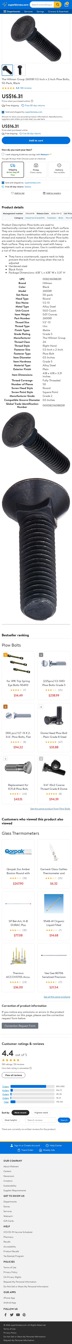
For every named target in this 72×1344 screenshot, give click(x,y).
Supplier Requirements (14, 1190)
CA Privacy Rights (12, 1277)
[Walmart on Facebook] (5, 1315)
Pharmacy (8, 1236)
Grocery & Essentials (58, 11)
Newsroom (8, 1176)
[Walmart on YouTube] (18, 1315)
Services (28, 11)
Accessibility (9, 1246)
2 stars (5, 1098)
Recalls (6, 1241)
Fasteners (51, 217)
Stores (6, 1206)
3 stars (5, 1094)
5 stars (5, 1086)
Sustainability (9, 1185)
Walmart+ (8, 1216)
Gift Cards (8, 1220)
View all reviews (13, 1075)
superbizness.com (33, 111)
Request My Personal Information (19, 1281)
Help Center (56, 1145)
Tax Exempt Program (13, 1256)
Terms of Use (9, 1267)
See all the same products (57, 996)
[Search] (58, 4)
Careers (7, 1171)
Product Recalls (11, 1251)
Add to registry (53, 193)
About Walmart (11, 1166)
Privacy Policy (10, 1272)
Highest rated (41, 1112)
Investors (7, 1180)
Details (28, 187)
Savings (40, 11)
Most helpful (11, 1120)
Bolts (61, 217)
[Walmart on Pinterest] (24, 1315)
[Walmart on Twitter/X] (12, 1315)
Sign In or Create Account (27, 1145)
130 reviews (25, 88)
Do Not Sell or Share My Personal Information (25, 1286)
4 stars (5, 1090)
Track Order (27, 1150)
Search (64, 1120)
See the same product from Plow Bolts (50, 808)
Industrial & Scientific (35, 217)
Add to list (19, 193)
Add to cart (36, 140)
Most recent (20, 1112)
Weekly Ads (49, 1150)
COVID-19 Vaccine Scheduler (18, 1232)
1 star (6, 1102)
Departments (13, 11)
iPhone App (9, 1297)
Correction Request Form (20, 1026)
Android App (9, 1302)
